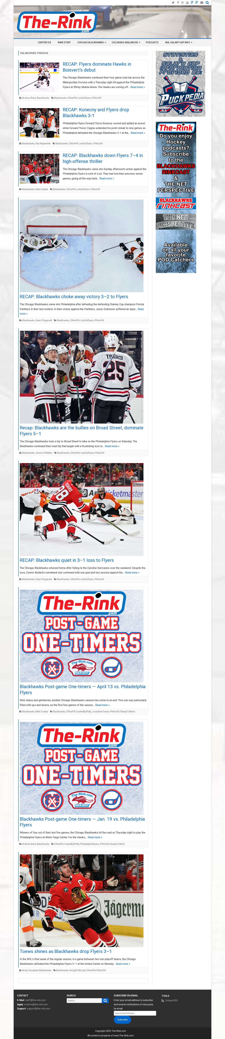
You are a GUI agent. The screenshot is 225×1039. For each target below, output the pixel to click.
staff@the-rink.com (35, 1000)
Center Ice (44, 42)
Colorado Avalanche (125, 42)
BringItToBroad (77, 970)
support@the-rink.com (38, 1008)
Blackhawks (43, 98)
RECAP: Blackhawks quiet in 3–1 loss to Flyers (67, 560)
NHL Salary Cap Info (177, 42)
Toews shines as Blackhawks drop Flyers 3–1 (66, 951)
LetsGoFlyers (84, 98)
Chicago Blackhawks (90, 42)
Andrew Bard (29, 98)
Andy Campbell (30, 970)
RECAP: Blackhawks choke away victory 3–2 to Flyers (74, 296)
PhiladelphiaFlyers (89, 844)
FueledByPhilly (83, 711)
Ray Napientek (43, 143)
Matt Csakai (42, 189)
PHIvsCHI (96, 98)
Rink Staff (64, 42)
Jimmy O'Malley (44, 453)
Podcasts (152, 42)
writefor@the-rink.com (36, 1004)
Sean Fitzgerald (44, 320)
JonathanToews (100, 711)
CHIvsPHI (72, 98)
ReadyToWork (127, 711)
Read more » (137, 87)
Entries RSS (172, 1000)
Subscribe (122, 1019)
